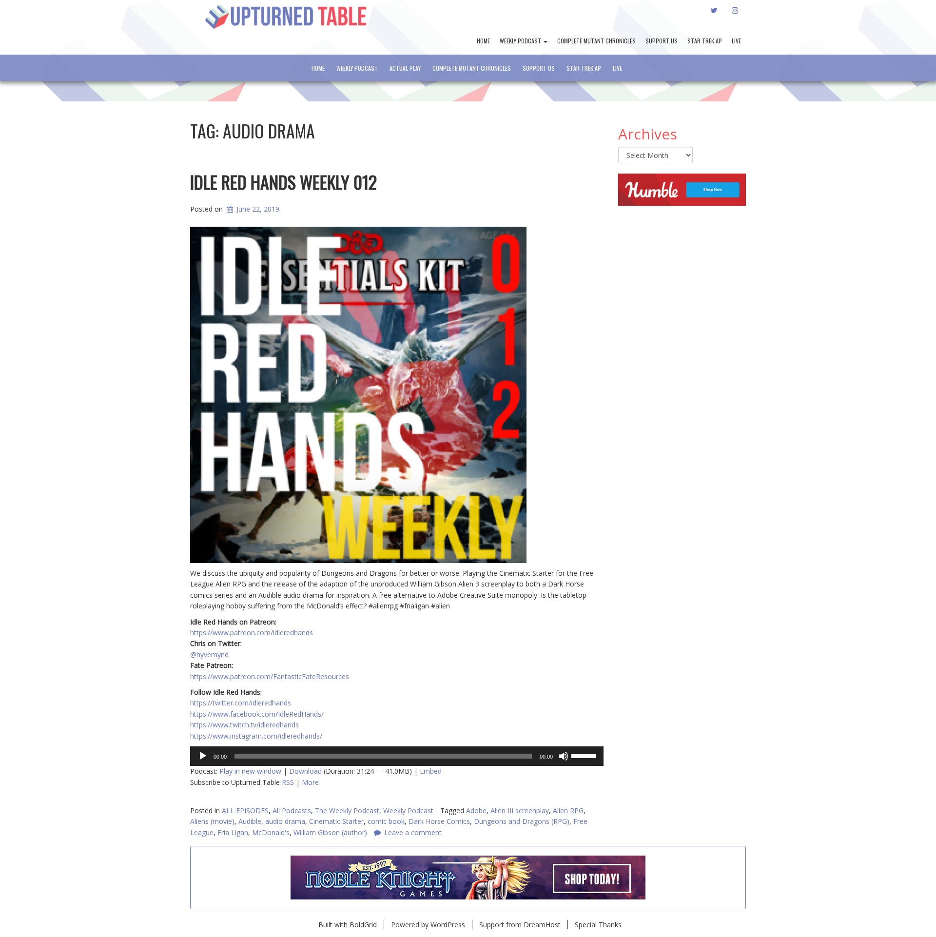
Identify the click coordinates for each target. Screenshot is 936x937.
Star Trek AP (704, 41)
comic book (386, 821)
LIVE (736, 41)
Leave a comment (413, 832)
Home (483, 41)
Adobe (476, 810)
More (310, 782)
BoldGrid (363, 924)
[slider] (585, 755)
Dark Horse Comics (439, 821)
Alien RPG (568, 810)
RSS (288, 782)
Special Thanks (598, 924)
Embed (431, 771)
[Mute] (563, 756)
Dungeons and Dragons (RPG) (521, 821)
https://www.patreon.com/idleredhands (251, 632)
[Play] (203, 756)
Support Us (661, 41)
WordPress (447, 924)
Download (305, 771)
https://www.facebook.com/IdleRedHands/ (257, 714)
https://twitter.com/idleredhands (240, 702)
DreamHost (542, 924)
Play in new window (250, 771)
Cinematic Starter (336, 821)
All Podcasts (292, 810)
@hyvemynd (209, 654)
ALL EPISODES (245, 810)
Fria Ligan (232, 832)
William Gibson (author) (330, 832)
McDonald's (271, 832)
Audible (249, 821)
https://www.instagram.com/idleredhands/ (256, 736)
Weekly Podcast (521, 41)
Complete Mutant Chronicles (596, 41)
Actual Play (405, 68)
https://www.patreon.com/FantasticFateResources (269, 676)
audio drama (285, 821)
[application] (397, 756)
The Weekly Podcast (347, 810)
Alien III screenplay (519, 810)
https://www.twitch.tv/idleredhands (244, 724)
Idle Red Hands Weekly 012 (283, 182)
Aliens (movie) (212, 821)
